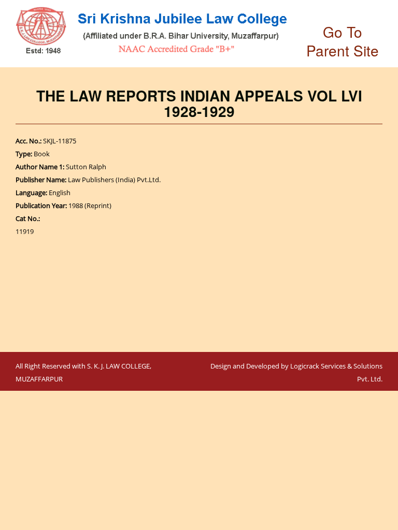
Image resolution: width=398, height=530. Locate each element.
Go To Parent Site (342, 41)
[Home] (151, 30)
